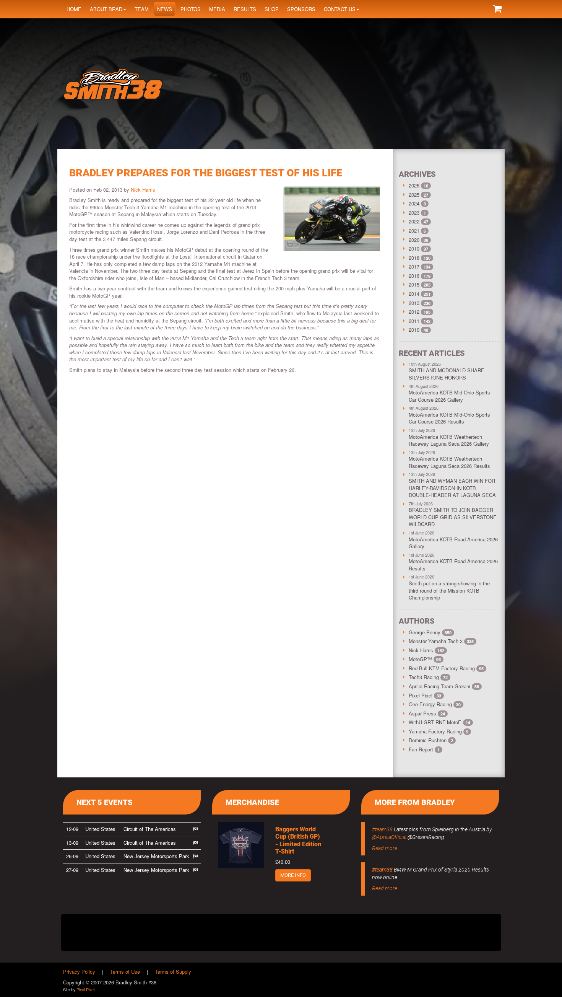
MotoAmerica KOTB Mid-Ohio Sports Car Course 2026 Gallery (449, 396)
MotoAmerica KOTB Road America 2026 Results (453, 564)
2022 (414, 221)
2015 (414, 284)
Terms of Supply (173, 971)
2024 (414, 203)
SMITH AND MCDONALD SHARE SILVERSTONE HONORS (446, 374)
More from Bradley (415, 802)
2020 (414, 239)
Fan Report (424, 749)
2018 (414, 257)
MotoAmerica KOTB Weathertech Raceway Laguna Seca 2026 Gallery (449, 440)
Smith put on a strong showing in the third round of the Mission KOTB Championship (449, 590)
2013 (414, 302)
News (164, 9)
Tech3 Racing (428, 677)
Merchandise (252, 802)
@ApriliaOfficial (389, 837)
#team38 (382, 829)
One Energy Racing (435, 704)
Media (217, 9)
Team (142, 9)
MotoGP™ (425, 659)
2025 (414, 194)
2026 (414, 185)
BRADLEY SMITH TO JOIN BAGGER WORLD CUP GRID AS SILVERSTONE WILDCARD (453, 517)
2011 (414, 320)
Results (245, 9)
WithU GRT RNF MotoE (439, 722)
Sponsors (301, 9)
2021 (414, 230)
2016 (414, 275)
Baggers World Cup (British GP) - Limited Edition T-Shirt (298, 840)
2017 (414, 266)
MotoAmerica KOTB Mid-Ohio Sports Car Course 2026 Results (449, 418)
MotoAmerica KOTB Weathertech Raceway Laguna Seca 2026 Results (449, 462)
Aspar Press (427, 713)
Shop (272, 9)
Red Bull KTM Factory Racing (446, 668)
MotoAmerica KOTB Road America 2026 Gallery (453, 543)
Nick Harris (143, 189)
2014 (414, 293)
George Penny (430, 632)
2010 (414, 329)
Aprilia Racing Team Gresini (444, 686)
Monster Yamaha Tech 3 (441, 641)
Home (74, 9)
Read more (384, 848)
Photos (190, 9)
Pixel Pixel (425, 695)
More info (293, 875)
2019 (414, 248)
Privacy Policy (79, 971)
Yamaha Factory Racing (438, 731)
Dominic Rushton (431, 740)
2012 (414, 311)
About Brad (106, 9)
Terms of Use (125, 971)
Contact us (340, 9)
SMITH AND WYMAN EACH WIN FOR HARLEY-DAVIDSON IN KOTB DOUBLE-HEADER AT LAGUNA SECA (452, 487)
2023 (414, 212)
